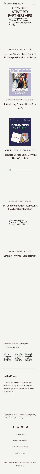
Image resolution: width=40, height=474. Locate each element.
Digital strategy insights (20, 50)
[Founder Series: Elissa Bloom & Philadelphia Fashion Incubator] (20, 32)
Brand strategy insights (20, 201)
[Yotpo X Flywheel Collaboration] (20, 233)
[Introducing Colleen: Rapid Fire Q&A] (20, 82)
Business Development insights (20, 100)
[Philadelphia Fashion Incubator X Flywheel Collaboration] (20, 183)
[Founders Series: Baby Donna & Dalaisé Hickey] (20, 132)
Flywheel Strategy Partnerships (20, 150)
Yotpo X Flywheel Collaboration (20, 255)
